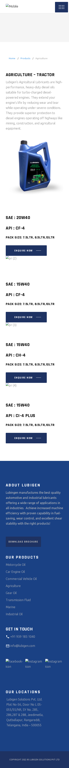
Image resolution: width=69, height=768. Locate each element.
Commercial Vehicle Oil (21, 578)
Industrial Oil (14, 614)
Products (25, 58)
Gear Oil (11, 593)
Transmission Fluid (18, 600)
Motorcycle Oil (15, 564)
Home (12, 58)
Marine (10, 607)
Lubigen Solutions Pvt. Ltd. (24, 699)
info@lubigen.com (22, 645)
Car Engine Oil (15, 571)
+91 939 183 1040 (22, 636)
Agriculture (13, 586)
